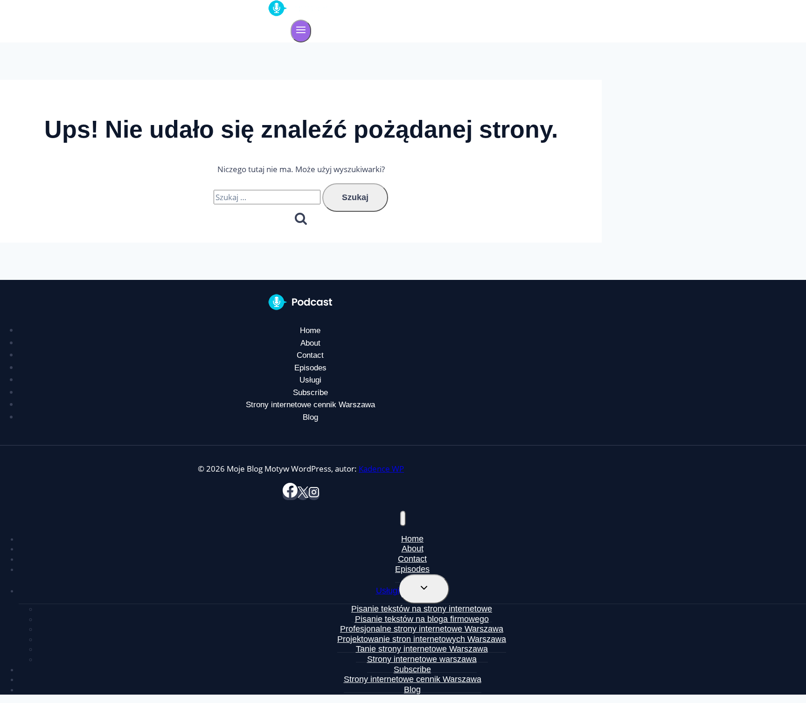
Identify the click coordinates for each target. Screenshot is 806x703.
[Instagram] (314, 494)
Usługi (310, 380)
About (310, 343)
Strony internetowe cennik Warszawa (310, 404)
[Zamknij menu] (402, 518)
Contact (310, 355)
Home (310, 330)
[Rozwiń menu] (301, 31)
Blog (310, 417)
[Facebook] (290, 494)
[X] (303, 494)
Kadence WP (381, 468)
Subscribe (310, 392)
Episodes (310, 367)
